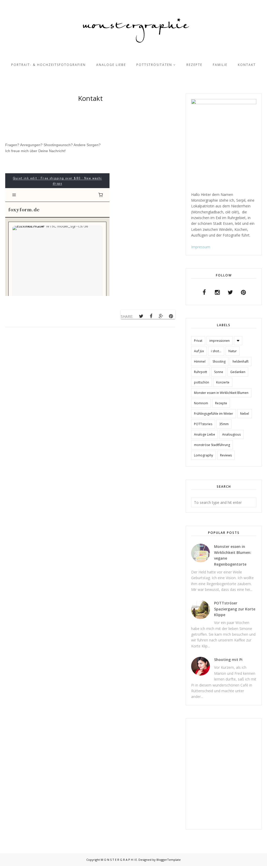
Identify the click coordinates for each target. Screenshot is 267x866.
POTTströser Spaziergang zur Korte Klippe (234, 609)
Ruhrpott (200, 372)
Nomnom (201, 403)
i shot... (216, 351)
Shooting (219, 361)
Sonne (218, 372)
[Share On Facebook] (151, 316)
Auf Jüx (199, 351)
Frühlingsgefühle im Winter (213, 413)
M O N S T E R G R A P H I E (119, 860)
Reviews (226, 455)
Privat (198, 340)
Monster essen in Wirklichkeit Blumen (221, 393)
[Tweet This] (141, 316)
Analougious (231, 434)
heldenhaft (240, 361)
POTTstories (203, 424)
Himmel (199, 361)
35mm (224, 424)
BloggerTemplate (168, 860)
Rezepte (221, 403)
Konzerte (222, 382)
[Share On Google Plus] (161, 316)
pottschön (201, 382)
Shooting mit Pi (228, 659)
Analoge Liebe (204, 434)
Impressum (200, 246)
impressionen (219, 340)
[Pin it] (171, 316)
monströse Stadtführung (212, 445)
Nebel (244, 413)
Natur (232, 351)
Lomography (203, 455)
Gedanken (237, 372)
